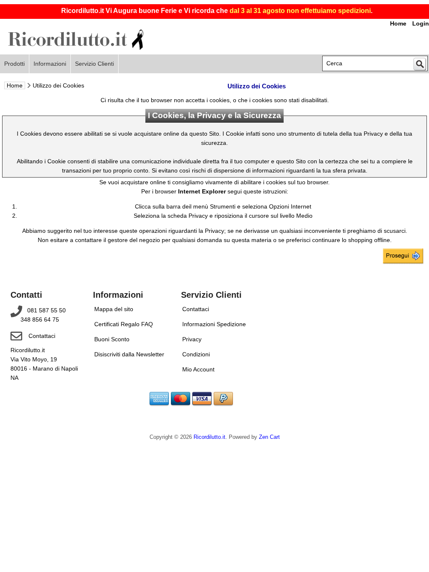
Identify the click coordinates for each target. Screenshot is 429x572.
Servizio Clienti (94, 63)
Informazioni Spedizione (214, 324)
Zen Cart (269, 437)
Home (15, 85)
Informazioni (50, 63)
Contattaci (41, 335)
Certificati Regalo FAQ (123, 324)
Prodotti (14, 63)
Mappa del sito (113, 309)
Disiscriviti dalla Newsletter (129, 354)
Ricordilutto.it (209, 437)
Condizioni (196, 354)
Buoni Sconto (111, 339)
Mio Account (198, 369)
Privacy (192, 339)
